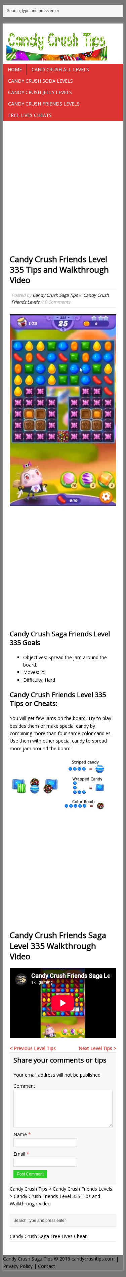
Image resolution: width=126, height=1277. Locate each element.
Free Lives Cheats (30, 115)
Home (15, 69)
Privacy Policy (18, 1266)
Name (20, 1134)
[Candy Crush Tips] (63, 44)
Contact (46, 1266)
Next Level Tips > (97, 1048)
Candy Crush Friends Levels (44, 104)
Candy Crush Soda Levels (40, 81)
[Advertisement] (63, 191)
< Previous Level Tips (33, 1048)
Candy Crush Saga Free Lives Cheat (48, 1236)
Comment (24, 1086)
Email (20, 1154)
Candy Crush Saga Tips (55, 295)
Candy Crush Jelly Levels (40, 92)
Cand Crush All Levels (60, 69)
